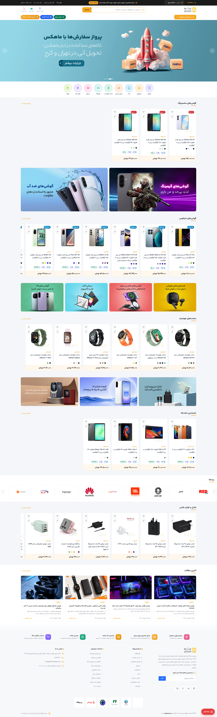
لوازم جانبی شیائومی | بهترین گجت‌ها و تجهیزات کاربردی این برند (87, 607)
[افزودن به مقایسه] (172, 116)
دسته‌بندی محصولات (185, 17)
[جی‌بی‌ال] (135, 492)
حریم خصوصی (96, 670)
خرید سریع (58, 17)
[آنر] (66, 492)
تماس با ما (36, 3)
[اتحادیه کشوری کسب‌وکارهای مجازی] (126, 702)
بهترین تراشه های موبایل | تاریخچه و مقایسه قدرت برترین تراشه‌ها (175, 607)
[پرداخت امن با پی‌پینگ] (79, 702)
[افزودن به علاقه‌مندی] (172, 112)
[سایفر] (112, 492)
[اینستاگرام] (194, 688)
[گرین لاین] (158, 492)
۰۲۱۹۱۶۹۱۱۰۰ (57, 658)
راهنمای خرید (96, 674)
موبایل (138, 666)
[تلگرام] (188, 688)
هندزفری (137, 670)
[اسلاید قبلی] (212, 50)
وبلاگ (58, 3)
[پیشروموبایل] (190, 9)
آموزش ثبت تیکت (95, 682)
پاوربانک (137, 686)
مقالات (191, 602)
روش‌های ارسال (96, 666)
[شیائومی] (21, 492)
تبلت (138, 674)
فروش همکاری (135, 661)
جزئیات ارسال (93, 3)
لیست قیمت (45, 17)
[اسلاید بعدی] (4, 50)
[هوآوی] (89, 492)
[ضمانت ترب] (102, 702)
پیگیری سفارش (48, 3)
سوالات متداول (25, 3)
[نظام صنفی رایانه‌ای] (114, 702)
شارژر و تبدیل (136, 678)
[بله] (183, 688)
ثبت (162, 678)
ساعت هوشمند (135, 682)
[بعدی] (21, 250)
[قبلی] (196, 250)
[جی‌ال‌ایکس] (43, 492)
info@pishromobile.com (53, 662)
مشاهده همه (27, 104)
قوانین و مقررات (96, 657)
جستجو (87, 9)
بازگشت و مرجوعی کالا (94, 661)
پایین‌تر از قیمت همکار (28, 17)
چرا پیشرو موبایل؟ (95, 653)
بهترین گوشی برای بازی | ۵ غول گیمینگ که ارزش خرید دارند (131, 606)
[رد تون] (203, 492)
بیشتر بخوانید (161, 618)
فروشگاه (137, 653)
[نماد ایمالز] (91, 702)
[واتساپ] (177, 688)
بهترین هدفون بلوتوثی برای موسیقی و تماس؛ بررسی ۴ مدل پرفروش (42, 607)
